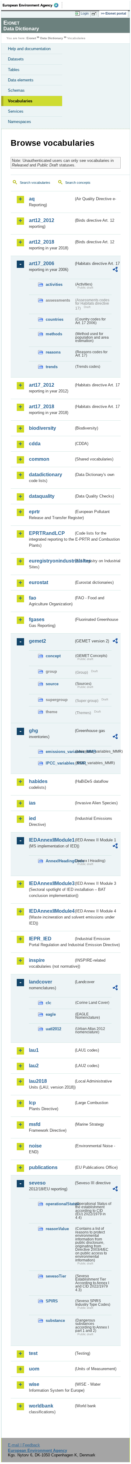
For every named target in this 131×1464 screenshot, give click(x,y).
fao (32, 597)
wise (34, 1384)
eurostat (38, 582)
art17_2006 (41, 263)
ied (32, 818)
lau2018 (38, 1081)
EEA (32, 5)
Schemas (16, 90)
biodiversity (42, 428)
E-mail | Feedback (24, 1445)
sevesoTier (56, 1276)
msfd (35, 1124)
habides (38, 781)
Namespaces (19, 121)
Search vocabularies (35, 182)
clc (48, 1003)
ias (32, 803)
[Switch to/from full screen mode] (95, 14)
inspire (37, 960)
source (52, 684)
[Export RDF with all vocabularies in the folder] (115, 270)
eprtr (34, 511)
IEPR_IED (40, 938)
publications (43, 1167)
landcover (40, 981)
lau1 (34, 1050)
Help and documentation (29, 48)
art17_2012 (41, 385)
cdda (35, 443)
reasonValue (57, 1228)
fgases (36, 619)
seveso (37, 1182)
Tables (13, 69)
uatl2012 (53, 1029)
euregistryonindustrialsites (51, 560)
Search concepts (77, 182)
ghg (33, 730)
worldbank (41, 1405)
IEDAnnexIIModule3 (51, 883)
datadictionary (45, 474)
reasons (53, 352)
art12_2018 (41, 242)
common (39, 459)
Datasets (16, 59)
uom (34, 1368)
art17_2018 (41, 406)
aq (32, 198)
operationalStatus (60, 1204)
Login (85, 13)
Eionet (31, 38)
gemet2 (37, 641)
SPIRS (52, 1301)
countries (54, 319)
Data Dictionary (51, 38)
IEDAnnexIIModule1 (51, 840)
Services (15, 111)
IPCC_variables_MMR (60, 763)
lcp (32, 1102)
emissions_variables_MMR (60, 751)
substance (55, 1320)
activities (54, 284)
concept (53, 656)
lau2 (34, 1065)
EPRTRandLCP (47, 533)
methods (54, 334)
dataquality (42, 496)
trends (52, 366)
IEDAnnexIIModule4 (51, 911)
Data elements (21, 80)
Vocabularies (20, 101)
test (33, 1353)
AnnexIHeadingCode (60, 861)
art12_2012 (41, 220)
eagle (51, 1014)
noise (35, 1145)
